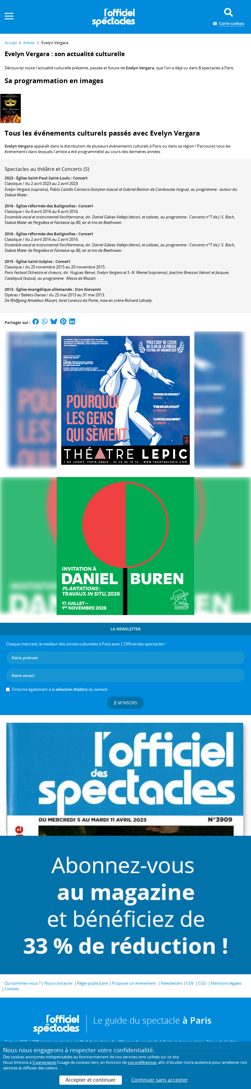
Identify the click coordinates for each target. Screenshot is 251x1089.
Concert (80, 178)
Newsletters (171, 983)
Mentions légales (226, 983)
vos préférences (142, 1062)
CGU (202, 983)
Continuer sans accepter (159, 1079)
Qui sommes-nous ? (23, 983)
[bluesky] (54, 322)
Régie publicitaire (92, 983)
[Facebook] (36, 322)
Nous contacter (58, 983)
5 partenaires (44, 1062)
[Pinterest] (63, 322)
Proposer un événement (134, 983)
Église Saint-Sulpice (34, 261)
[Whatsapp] (45, 322)
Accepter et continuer (91, 1079)
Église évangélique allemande (44, 289)
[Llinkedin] (72, 322)
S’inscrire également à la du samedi (59, 689)
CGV (190, 983)
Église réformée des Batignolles (45, 206)
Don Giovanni (88, 289)
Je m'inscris (125, 703)
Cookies (12, 988)
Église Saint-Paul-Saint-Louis (43, 178)
